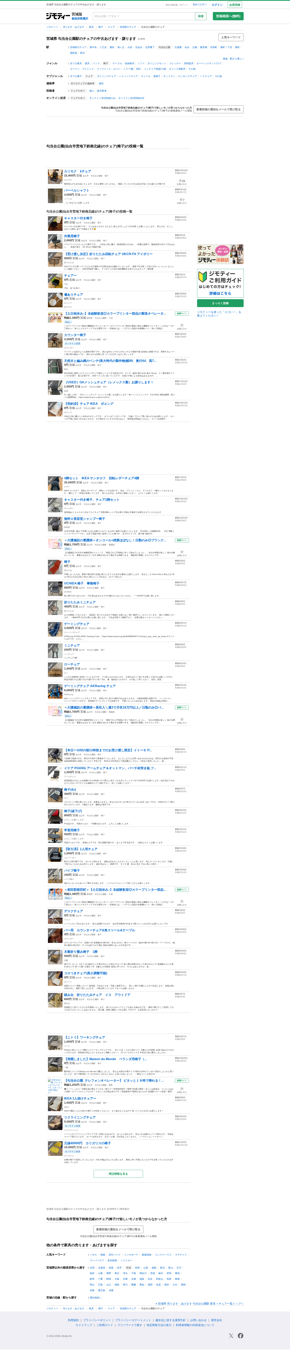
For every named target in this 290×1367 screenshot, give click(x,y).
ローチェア (72, 664)
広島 (100, 1284)
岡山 (92, 1284)
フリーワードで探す (129, 1325)
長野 (108, 1273)
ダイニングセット (156, 63)
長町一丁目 (226, 47)
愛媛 (133, 1284)
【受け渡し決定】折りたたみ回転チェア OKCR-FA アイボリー (108, 254)
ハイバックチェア (128, 76)
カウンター (69, 348)
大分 (175, 1284)
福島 (154, 1267)
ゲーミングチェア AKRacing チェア (90, 686)
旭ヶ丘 (120, 47)
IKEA (66, 1107)
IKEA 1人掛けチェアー (80, 1098)
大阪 (117, 1279)
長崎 (183, 1284)
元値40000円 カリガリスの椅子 (87, 1143)
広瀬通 (178, 47)
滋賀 (141, 1279)
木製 (66, 960)
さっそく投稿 (220, 303)
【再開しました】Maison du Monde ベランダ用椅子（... (105, 1059)
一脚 (66, 1067)
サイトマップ (84, 1325)
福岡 (150, 1284)
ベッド (96, 63)
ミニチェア (72, 645)
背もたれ (68, 570)
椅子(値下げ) (73, 811)
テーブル (117, 63)
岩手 (119, 1267)
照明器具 (189, 63)
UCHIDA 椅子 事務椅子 (81, 583)
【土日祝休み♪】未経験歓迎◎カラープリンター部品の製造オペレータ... (115, 313)
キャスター (69, 508)
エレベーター (70, 858)
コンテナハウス (163, 1254)
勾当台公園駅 (97, 176)
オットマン (169, 76)
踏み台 (67, 1003)
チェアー (70, 275)
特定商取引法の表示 (159, 1325)
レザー (67, 487)
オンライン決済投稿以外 (131, 98)
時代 (66, 369)
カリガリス (69, 1156)
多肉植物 (112, 1260)
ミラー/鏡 (128, 69)
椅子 (101, 27)
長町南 (73, 53)
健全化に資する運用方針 (170, 1320)
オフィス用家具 (177, 69)
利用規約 (73, 1320)
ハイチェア (206, 76)
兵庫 (125, 1279)
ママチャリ (181, 1254)
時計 (138, 69)
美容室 (67, 527)
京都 (133, 1279)
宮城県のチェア (128, 27)
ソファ (140, 63)
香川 (125, 1284)
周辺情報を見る (118, 1173)
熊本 (166, 1284)
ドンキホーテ (131, 1254)
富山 (170, 1267)
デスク (67, 920)
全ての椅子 (76, 76)
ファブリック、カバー (108, 69)
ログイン (217, 4)
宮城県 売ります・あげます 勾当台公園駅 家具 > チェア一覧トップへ (201, 1303)
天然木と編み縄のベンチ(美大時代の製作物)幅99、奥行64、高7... (110, 360)
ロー (66, 673)
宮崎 (92, 1290)
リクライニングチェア (80, 1117)
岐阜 (92, 1279)
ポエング (68, 412)
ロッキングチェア (187, 76)
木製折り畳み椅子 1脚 (80, 951)
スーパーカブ (97, 1260)
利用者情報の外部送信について (195, 1325)
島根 (177, 1279)
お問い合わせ (198, 1320)
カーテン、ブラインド (82, 69)
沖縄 (111, 1290)
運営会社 (216, 1320)
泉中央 (93, 47)
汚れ (66, 284)
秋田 (137, 1267)
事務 (111, 1085)
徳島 (117, 1284)
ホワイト (68, 303)
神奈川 (143, 1273)
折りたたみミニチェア (80, 602)
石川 (179, 1267)
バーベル (68, 199)
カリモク (68, 180)
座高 (66, 391)
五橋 (194, 47)
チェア (112, 27)
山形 (145, 1267)
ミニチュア (69, 654)
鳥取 (169, 1279)
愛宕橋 (203, 47)
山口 (108, 1284)
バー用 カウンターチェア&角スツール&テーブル (99, 930)
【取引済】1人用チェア (80, 849)
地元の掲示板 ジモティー (177, 5)
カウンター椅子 (75, 335)
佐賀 (158, 1284)
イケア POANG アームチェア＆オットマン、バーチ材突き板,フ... (110, 768)
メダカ (93, 1254)
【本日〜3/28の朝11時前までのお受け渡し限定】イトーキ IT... (108, 750)
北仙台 (138, 47)
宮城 (79, 175)
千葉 (133, 1273)
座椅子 (156, 76)
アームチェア (70, 776)
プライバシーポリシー (97, 1320)
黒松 (112, 47)
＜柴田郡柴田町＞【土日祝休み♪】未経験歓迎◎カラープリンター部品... (115, 889)
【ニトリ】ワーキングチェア (84, 1037)
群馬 (169, 1273)
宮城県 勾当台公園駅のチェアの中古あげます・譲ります (91, 39)
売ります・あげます (74, 27)
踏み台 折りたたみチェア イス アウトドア (97, 994)
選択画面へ (96, 1297)
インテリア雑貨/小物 (155, 69)
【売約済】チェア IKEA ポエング (90, 403)
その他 (192, 69)
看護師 (112, 545)
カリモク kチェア (77, 171)
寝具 (87, 63)
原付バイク (115, 1254)
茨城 (152, 1273)
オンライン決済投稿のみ (102, 98)
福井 (92, 1273)
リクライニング (71, 1130)
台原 (129, 47)
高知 (141, 1284)
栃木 (160, 1273)
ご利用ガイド (104, 1325)
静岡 (108, 1279)
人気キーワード (231, 37)
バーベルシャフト (76, 190)
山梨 (100, 1273)
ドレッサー (175, 63)
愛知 (177, 1273)
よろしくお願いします (74, 820)
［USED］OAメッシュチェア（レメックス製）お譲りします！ (109, 382)
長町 (237, 47)
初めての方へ (200, 4)
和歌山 (159, 1279)
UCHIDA (68, 592)
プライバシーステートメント (133, 1320)
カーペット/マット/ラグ (208, 63)
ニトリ (67, 1046)
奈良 (150, 1279)
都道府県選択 (80, 18)
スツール (145, 76)
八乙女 (103, 47)
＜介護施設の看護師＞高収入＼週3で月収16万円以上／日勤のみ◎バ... (113, 707)
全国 (92, 1267)
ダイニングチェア (106, 76)
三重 (100, 1279)
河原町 (213, 47)
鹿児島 (101, 1290)
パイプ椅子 (72, 870)
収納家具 (129, 63)
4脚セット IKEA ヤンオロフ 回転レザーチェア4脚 (101, 478)
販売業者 (102, 90)
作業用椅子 (72, 236)
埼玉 (125, 1273)
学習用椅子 (72, 830)
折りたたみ (69, 262)
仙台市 (86, 176)
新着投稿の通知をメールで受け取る (218, 109)
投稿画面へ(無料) (228, 16)
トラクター (126, 1260)
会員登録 (234, 4)
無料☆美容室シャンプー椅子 (84, 518)
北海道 (101, 1267)
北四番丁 (150, 47)
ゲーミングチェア (76, 624)
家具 (91, 27)
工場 (111, 318)
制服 (102, 1254)
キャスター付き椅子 (78, 218)
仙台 (187, 47)
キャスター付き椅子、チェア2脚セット (92, 499)
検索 (201, 16)
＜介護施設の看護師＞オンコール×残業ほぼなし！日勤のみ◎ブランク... (115, 540)
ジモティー (52, 27)
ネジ (66, 798)
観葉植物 (146, 1254)
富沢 (82, 53)
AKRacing (68, 694)
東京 (117, 1273)
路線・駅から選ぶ (232, 58)
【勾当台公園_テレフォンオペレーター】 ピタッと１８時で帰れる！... (114, 1080)
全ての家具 (76, 63)
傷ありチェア (73, 294)
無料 (101, 83)
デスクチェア (73, 911)
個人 (91, 90)
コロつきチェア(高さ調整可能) (85, 973)
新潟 (162, 1267)
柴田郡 (90, 318)
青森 (111, 1267)
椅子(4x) (70, 789)
